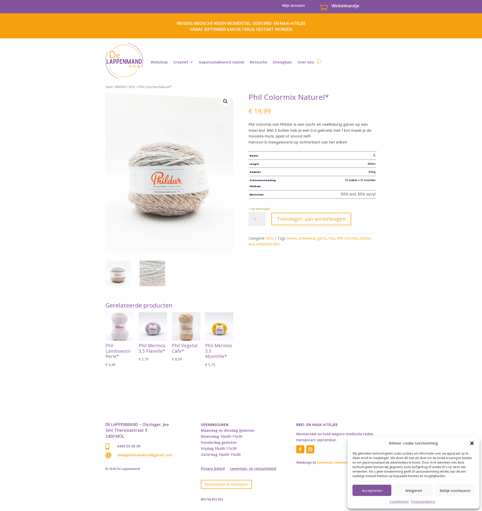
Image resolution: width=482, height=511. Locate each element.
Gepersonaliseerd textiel (221, 61)
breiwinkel (307, 238)
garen (322, 238)
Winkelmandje (345, 6)
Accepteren (372, 490)
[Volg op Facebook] (300, 449)
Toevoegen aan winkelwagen (311, 218)
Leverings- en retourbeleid (253, 469)
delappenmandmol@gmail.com (144, 455)
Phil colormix (347, 238)
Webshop (159, 61)
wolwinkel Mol (267, 244)
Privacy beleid (213, 469)
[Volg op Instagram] (310, 449)
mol (332, 238)
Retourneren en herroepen (226, 484)
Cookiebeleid (398, 501)
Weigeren (413, 490)
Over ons (305, 61)
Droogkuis (282, 61)
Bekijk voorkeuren (455, 490)
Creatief (180, 61)
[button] (471, 443)
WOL (132, 87)
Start (108, 87)
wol (251, 244)
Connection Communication (336, 462)
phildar (365, 238)
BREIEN (120, 87)
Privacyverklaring (423, 501)
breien (292, 238)
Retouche (258, 61)
